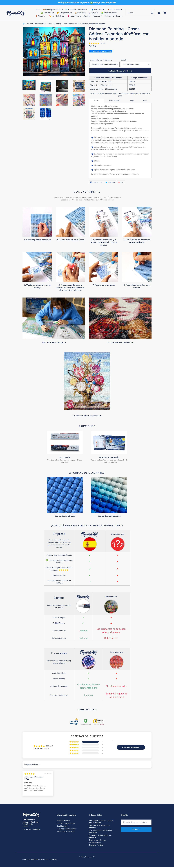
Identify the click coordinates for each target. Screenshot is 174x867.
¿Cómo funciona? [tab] (114, 100)
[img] (29, 774)
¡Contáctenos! (62, 826)
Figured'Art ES (90, 857)
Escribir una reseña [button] (131, 747)
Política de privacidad (66, 831)
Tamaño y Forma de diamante (100, 60)
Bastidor (124, 60)
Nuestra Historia (63, 820)
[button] (94, 43)
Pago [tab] (132, 100)
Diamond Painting (96, 845)
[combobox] (140, 12)
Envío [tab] (145, 100)
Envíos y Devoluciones (66, 823)
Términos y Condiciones (66, 829)
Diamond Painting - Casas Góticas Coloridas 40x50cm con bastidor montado (77, 24)
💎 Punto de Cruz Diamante (33, 24)
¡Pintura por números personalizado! (97, 841)
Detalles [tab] (96, 100)
